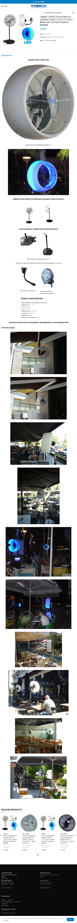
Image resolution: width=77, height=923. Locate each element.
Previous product (71, 13)
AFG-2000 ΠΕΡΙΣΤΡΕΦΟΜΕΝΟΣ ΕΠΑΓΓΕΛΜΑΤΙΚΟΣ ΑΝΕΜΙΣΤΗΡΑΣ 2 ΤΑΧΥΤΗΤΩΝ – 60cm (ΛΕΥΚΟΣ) (29, 838)
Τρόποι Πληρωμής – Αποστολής (10, 902)
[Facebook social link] (34, 2)
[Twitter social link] (36, 2)
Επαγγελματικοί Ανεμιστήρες (52, 12)
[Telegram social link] (43, 2)
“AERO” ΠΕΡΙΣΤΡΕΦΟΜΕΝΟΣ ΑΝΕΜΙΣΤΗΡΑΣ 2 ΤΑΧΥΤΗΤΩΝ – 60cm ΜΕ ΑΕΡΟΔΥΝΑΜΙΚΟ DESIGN (10, 838)
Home (41, 12)
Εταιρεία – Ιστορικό (6, 900)
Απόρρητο (4, 903)
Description (6, 55)
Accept (70, 919)
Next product (75, 13)
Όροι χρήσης (5, 905)
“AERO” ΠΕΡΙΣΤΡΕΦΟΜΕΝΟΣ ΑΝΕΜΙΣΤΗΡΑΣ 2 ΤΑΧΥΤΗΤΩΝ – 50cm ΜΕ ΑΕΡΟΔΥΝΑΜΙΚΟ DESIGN (48, 838)
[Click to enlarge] (5, 44)
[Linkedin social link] (41, 2)
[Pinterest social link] (38, 2)
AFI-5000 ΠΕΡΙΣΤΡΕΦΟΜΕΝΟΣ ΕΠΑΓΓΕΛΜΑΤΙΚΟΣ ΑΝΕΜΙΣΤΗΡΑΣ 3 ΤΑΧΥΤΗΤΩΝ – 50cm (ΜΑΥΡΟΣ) (67, 838)
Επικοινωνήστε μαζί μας (8, 913)
